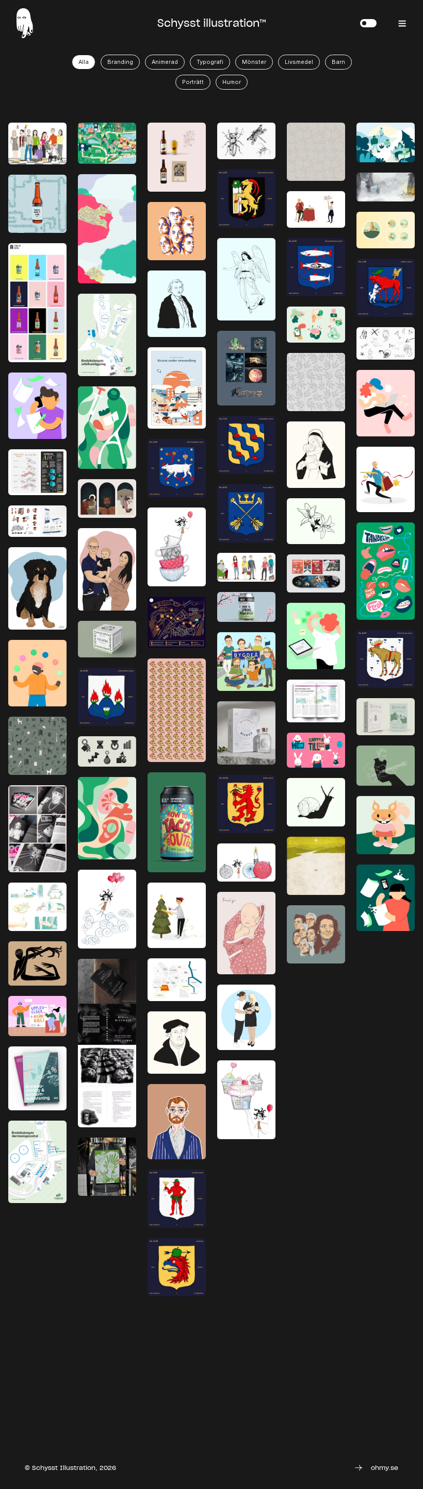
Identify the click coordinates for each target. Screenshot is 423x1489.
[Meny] (402, 24)
